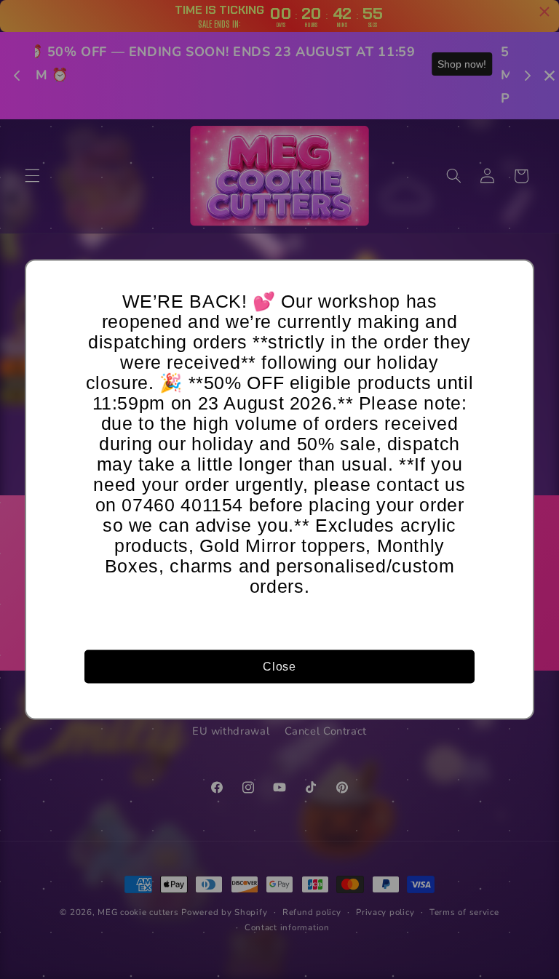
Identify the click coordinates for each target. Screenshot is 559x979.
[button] (516, 278)
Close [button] (279, 666)
